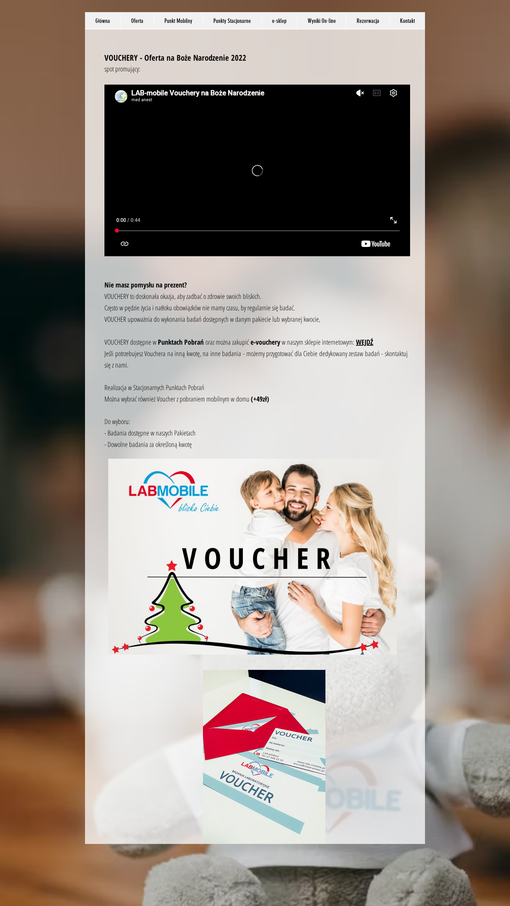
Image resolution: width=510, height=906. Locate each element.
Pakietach (185, 433)
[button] (137, 20)
